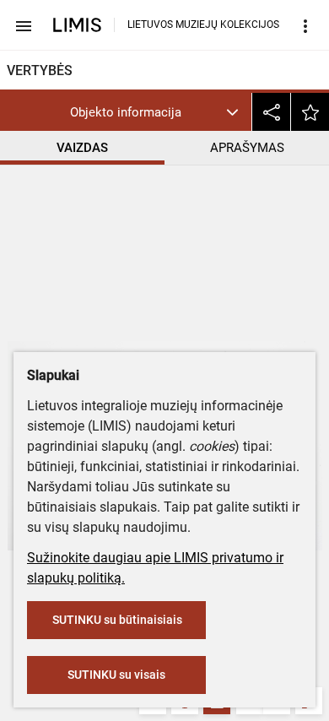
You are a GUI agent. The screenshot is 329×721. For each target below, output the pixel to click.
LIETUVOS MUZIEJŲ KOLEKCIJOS (203, 24)
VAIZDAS (82, 147)
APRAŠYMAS (247, 147)
